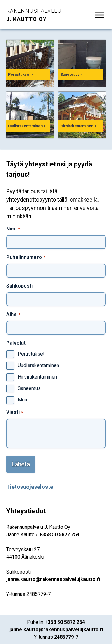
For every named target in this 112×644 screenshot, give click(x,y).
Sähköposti (19, 286)
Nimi (13, 229)
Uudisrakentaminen (38, 365)
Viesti (14, 412)
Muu (22, 400)
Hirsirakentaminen (37, 377)
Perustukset (31, 354)
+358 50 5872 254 (59, 534)
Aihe (13, 314)
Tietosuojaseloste (29, 486)
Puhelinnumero (25, 257)
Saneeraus (29, 388)
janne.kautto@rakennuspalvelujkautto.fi (53, 579)
